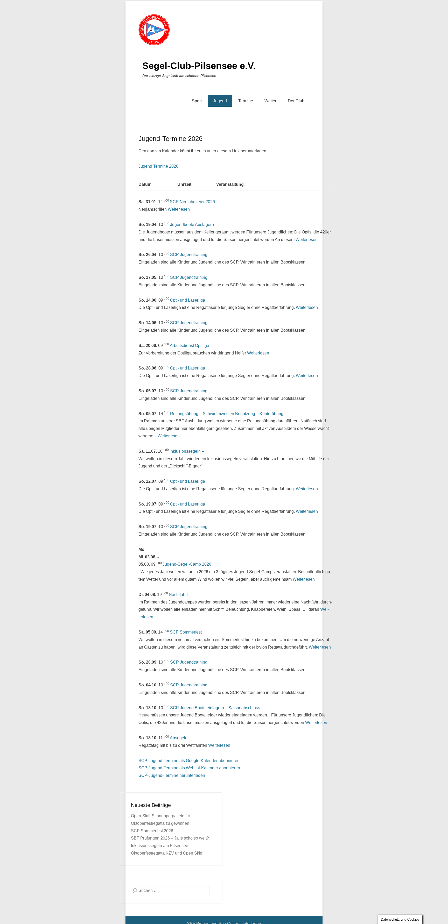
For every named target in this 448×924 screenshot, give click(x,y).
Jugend (220, 101)
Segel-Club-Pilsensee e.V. (199, 65)
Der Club (296, 101)
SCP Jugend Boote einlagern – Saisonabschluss (215, 708)
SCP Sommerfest (186, 632)
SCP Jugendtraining (188, 254)
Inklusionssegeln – (187, 451)
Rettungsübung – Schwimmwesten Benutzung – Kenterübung (226, 413)
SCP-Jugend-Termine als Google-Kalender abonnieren (189, 760)
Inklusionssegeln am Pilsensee (159, 845)
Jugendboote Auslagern (192, 224)
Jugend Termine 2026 (158, 166)
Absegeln (178, 738)
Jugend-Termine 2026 (170, 139)
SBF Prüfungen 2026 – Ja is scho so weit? (170, 838)
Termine (245, 101)
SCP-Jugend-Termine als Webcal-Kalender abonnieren (189, 768)
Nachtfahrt (178, 594)
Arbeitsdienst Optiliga (189, 345)
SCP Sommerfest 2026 (152, 831)
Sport (197, 101)
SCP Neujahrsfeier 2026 (192, 202)
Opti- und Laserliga (187, 300)
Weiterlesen (179, 209)
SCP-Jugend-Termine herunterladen (171, 775)
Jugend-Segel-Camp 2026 (187, 564)
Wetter (270, 101)
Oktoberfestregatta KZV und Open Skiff (166, 853)
